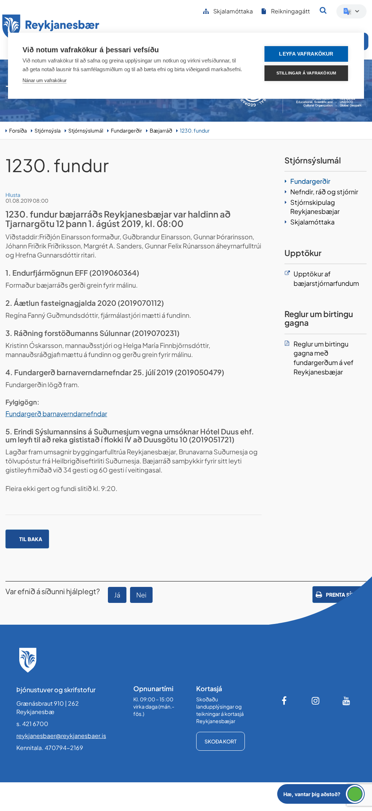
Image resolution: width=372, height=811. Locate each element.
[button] (321, 794)
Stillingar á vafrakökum (306, 73)
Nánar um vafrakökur (44, 80)
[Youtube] (346, 701)
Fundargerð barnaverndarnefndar (56, 413)
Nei (141, 595)
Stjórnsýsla (48, 130)
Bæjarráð (161, 130)
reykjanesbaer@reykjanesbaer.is (61, 735)
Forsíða (18, 130)
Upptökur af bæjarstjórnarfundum (326, 278)
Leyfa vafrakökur (306, 54)
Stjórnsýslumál (85, 130)
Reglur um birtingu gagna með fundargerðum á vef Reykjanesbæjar (323, 358)
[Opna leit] (323, 10)
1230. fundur (195, 130)
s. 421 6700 (32, 723)
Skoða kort (220, 741)
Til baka (30, 539)
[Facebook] (285, 701)
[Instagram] (316, 701)
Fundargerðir (126, 130)
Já (117, 595)
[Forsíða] (51, 28)
